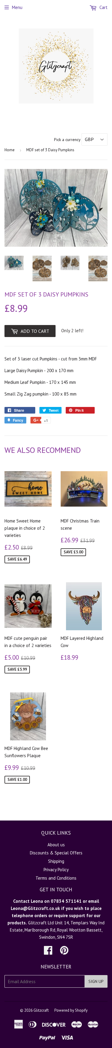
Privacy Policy (56, 869)
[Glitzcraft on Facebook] (48, 952)
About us (56, 845)
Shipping (56, 861)
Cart (103, 7)
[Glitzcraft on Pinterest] (64, 952)
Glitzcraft (41, 1010)
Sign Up (96, 981)
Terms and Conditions (56, 878)
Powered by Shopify (71, 1010)
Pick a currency (68, 139)
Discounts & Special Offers (56, 853)
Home (9, 149)
